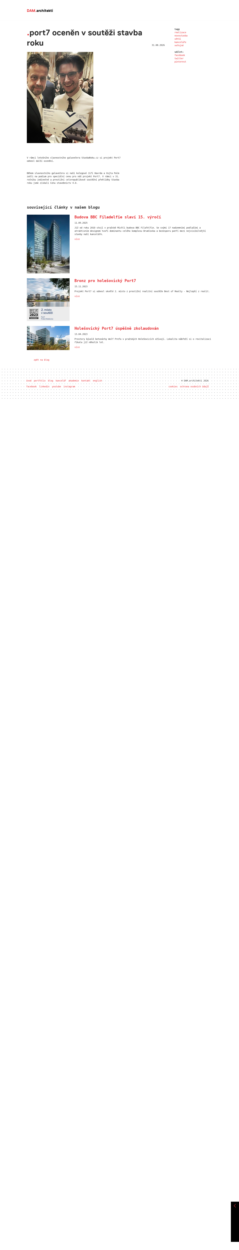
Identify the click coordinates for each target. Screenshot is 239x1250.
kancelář (61, 380)
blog (50, 380)
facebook (179, 55)
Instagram (69, 386)
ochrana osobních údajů (194, 386)
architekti (40, 10)
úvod (28, 380)
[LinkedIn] (235, 1224)
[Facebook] (235, 1219)
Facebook (31, 386)
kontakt (85, 380)
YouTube (56, 386)
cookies (173, 386)
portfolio (40, 380)
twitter (179, 58)
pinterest (180, 61)
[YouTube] (235, 1230)
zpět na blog (41, 360)
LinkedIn (44, 386)
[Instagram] (235, 1236)
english (97, 380)
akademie (73, 380)
